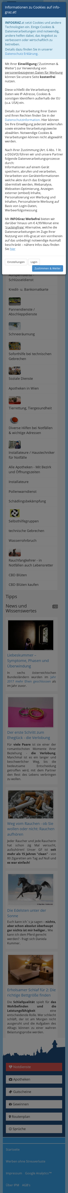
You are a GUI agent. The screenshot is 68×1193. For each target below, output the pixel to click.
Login (34, 262)
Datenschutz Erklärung (21, 54)
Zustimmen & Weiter (48, 268)
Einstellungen (16, 262)
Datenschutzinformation (22, 120)
